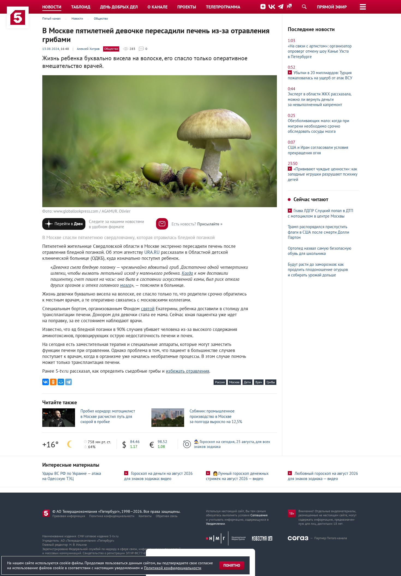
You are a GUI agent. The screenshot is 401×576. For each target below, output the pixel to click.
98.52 (162, 441)
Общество (111, 49)
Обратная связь (167, 516)
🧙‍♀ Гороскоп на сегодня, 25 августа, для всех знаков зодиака (232, 444)
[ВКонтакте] (45, 382)
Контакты (145, 516)
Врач (258, 382)
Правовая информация (68, 516)
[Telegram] (68, 382)
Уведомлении (215, 523)
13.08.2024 (50, 49)
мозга (125, 285)
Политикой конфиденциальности (172, 567)
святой (147, 309)
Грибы (271, 382)
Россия (220, 382)
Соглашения (259, 515)
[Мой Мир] (61, 382)
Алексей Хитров (88, 49)
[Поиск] (304, 6)
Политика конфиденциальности (111, 516)
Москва (234, 382)
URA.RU (152, 252)
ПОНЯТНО (231, 565)
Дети (247, 382)
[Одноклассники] (53, 382)
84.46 (135, 441)
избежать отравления (187, 371)
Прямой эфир (332, 7)
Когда (187, 273)
